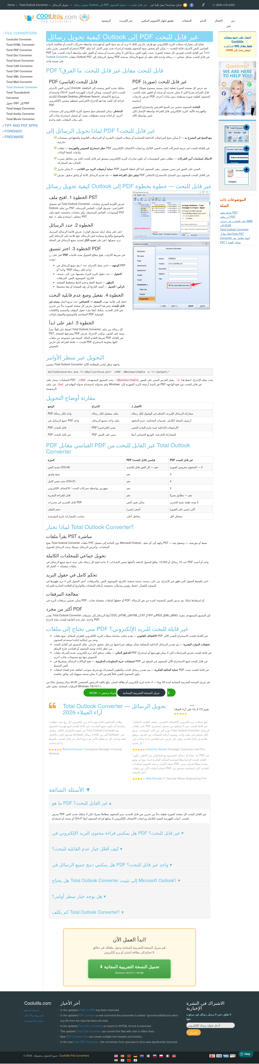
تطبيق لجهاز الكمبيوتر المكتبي (157, 20)
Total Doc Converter (19, 55)
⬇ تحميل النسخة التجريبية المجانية (129, 968)
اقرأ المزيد (229, 45)
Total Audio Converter (20, 114)
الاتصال (219, 20)
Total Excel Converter (20, 60)
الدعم (203, 20)
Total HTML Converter (20, 44)
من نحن (230, 23)
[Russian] (155, 1056)
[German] (135, 1056)
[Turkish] (174, 1056)
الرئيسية (106, 20)
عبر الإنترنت (126, 20)
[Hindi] (116, 1060)
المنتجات (187, 20)
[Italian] (148, 1056)
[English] (116, 1056)
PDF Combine (87, 1015)
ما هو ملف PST (229, 212)
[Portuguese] (129, 1056)
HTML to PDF (86, 1010)
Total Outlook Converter (21, 87)
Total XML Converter (19, 76)
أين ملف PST (227, 217)
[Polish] (161, 1056)
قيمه (192, 704)
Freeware (14, 136)
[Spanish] (123, 1056)
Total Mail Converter (19, 82)
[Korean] (123, 1060)
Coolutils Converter (18, 39)
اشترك (193, 1032)
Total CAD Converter (19, 66)
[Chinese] (129, 1060)
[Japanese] (135, 1060)
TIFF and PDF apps (21, 125)
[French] (168, 1056)
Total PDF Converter (19, 50)
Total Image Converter (20, 108)
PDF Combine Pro (77, 1036)
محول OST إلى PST (17, 103)
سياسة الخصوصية (34, 1020)
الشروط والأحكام (33, 1015)
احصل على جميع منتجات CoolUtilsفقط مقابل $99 (238, 41)
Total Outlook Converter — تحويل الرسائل (44, 5)
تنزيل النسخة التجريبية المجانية (141, 692)
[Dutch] (142, 1056)
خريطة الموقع (32, 1010)
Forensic (13, 130)
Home (11, 5)
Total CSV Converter (19, 71)
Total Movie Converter (20, 119)
